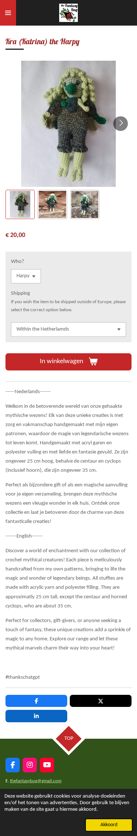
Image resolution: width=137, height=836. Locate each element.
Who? (17, 261)
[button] (20, 204)
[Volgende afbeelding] (120, 123)
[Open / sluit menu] (8, 13)
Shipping (20, 293)
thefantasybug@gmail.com (35, 781)
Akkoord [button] (108, 824)
